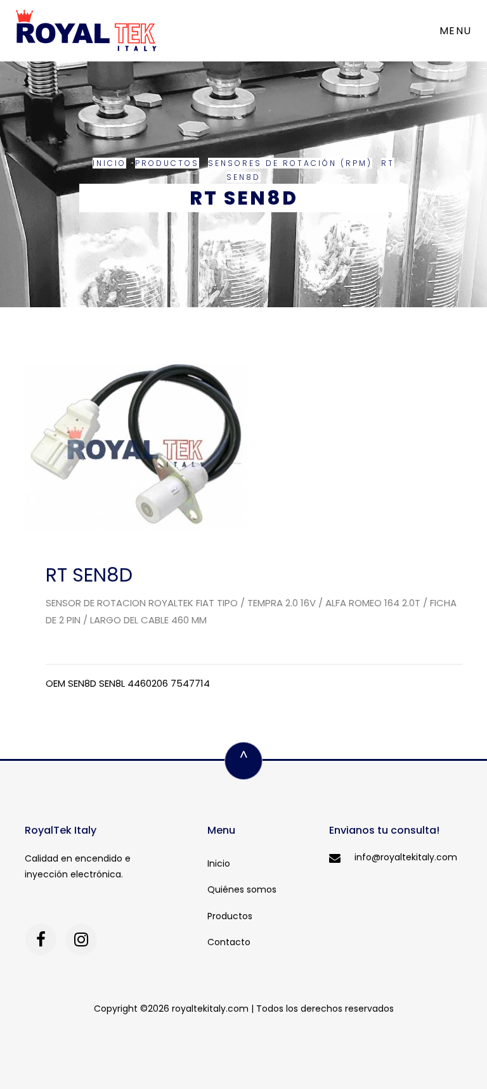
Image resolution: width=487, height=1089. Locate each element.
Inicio (109, 163)
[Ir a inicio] (86, 30)
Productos (167, 163)
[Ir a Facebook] (40, 939)
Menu (455, 30)
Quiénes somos (241, 889)
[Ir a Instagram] (81, 939)
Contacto (228, 942)
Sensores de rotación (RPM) (290, 163)
